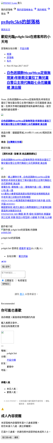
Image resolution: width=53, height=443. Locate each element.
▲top (3, 261)
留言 (28, 248)
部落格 (10, 57)
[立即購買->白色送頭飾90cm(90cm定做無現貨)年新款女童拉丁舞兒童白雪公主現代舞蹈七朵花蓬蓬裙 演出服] (2, 115)
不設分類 (24, 48)
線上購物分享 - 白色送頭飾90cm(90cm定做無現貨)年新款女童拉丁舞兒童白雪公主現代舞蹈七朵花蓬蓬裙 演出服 (26, 180)
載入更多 (6, 267)
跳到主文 (5, 29)
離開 (16, 437)
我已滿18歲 (7, 437)
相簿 (9, 54)
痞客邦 (22, 248)
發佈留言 (6, 284)
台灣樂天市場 (14, 142)
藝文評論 (23, 256)
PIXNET (13, 401)
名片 (9, 61)
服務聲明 (30, 404)
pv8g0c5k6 (6, 232)
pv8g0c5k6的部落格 (20, 21)
